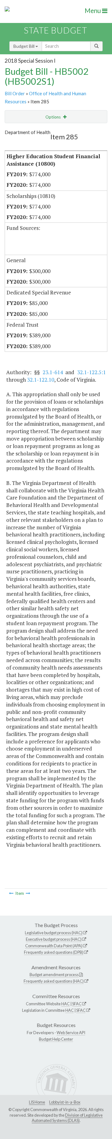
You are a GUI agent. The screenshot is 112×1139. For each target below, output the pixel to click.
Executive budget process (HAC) (54, 939)
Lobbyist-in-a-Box (64, 1102)
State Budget (55, 30)
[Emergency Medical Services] (28, 893)
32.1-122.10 (40, 379)
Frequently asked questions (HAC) (54, 981)
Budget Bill (24, 46)
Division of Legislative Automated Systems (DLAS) (67, 1118)
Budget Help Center (56, 1039)
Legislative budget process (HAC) (53, 932)
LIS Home (37, 1102)
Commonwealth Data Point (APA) (53, 945)
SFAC (77, 1003)
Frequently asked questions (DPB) (53, 952)
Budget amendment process (54, 974)
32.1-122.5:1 (91, 372)
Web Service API (71, 1032)
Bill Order (15, 93)
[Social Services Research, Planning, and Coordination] (11, 893)
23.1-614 (53, 372)
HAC (65, 1003)
